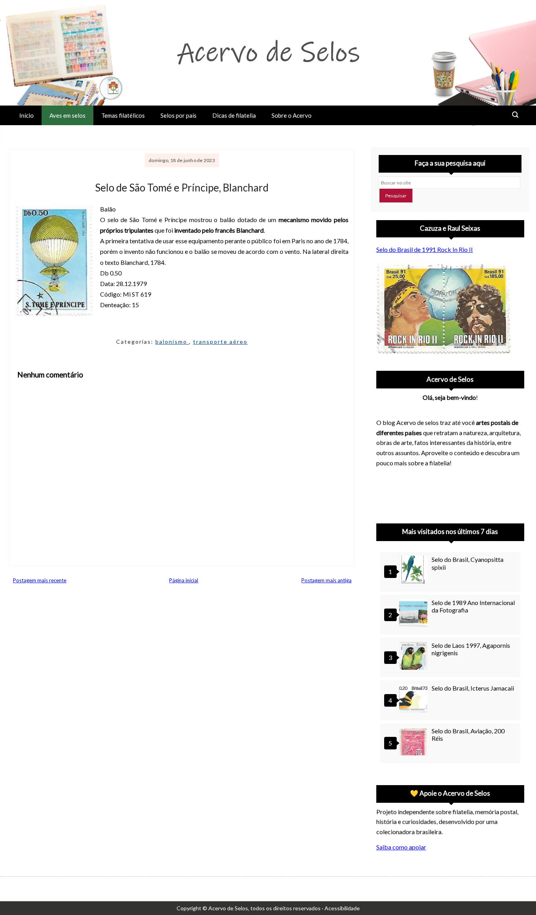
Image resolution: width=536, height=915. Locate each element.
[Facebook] (447, 492)
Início (26, 115)
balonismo (172, 341)
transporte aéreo (220, 341)
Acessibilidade (342, 908)
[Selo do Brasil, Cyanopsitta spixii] (414, 571)
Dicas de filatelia (234, 115)
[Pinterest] (406, 492)
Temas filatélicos (123, 115)
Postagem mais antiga (326, 580)
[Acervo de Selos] (426, 483)
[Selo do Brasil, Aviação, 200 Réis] (414, 742)
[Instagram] (385, 492)
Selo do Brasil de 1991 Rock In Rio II (424, 249)
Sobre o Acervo (292, 115)
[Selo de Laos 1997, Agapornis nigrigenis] (414, 657)
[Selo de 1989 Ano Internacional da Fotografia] (414, 614)
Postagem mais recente (39, 580)
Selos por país (178, 115)
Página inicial (183, 580)
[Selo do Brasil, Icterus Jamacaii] (414, 699)
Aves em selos (67, 115)
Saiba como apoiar (401, 847)
